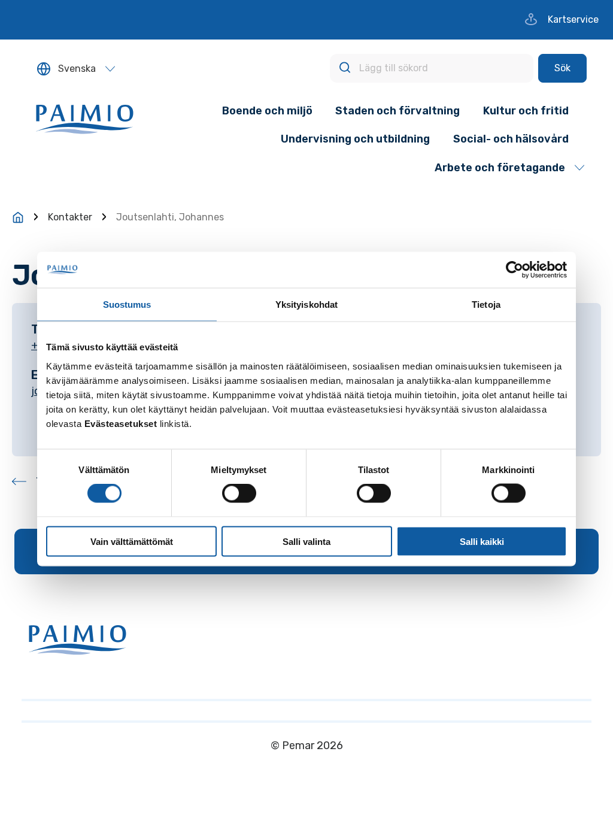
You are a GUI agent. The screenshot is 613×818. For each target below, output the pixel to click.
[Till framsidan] (18, 217)
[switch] (239, 493)
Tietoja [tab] (486, 304)
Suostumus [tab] (127, 304)
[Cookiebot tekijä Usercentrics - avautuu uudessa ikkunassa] (514, 270)
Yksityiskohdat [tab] (306, 304)
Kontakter (70, 217)
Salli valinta (306, 541)
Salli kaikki (482, 541)
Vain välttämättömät (131, 541)
